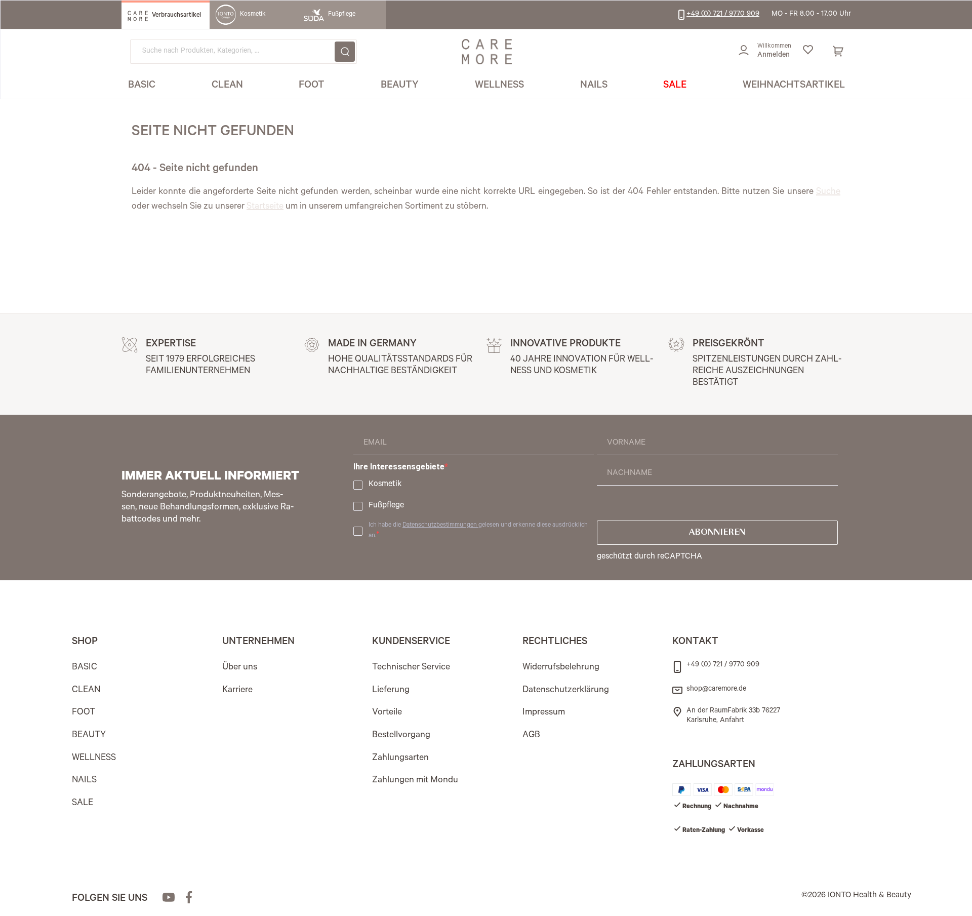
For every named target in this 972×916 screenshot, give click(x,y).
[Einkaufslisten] (807, 51)
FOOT (83, 713)
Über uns (239, 668)
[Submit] (345, 51)
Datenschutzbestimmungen (440, 525)
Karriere (237, 691)
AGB (531, 736)
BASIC (84, 668)
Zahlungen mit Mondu (415, 781)
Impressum (543, 713)
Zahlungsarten (400, 758)
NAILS (84, 781)
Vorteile (387, 713)
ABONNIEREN (717, 532)
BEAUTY (89, 736)
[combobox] (243, 51)
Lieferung (391, 691)
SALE (82, 804)
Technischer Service (411, 668)
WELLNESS (94, 758)
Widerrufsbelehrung (560, 668)
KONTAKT (695, 642)
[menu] (486, 86)
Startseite (265, 207)
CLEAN (86, 691)
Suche (828, 192)
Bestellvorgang (401, 736)
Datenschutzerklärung (565, 691)
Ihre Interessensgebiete (398, 466)
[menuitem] (141, 86)
